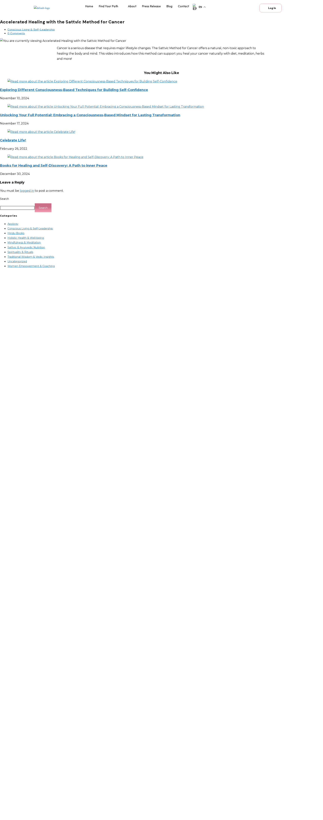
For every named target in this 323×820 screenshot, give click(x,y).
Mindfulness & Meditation (24, 242)
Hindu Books (15, 233)
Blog (169, 6)
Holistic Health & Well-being (25, 238)
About (132, 6)
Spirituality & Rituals (20, 252)
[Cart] (251, 8)
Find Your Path (108, 6)
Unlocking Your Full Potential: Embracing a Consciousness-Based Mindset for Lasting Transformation (90, 115)
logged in (27, 190)
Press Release (151, 6)
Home (89, 6)
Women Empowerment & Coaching (31, 266)
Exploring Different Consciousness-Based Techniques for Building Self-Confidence (74, 90)
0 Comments (16, 33)
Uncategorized (17, 261)
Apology (12, 224)
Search (4, 199)
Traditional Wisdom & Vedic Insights (30, 256)
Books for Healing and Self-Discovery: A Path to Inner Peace (53, 166)
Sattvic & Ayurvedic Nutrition (26, 247)
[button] (110, 6)
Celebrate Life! (13, 140)
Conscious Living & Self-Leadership (31, 29)
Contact (183, 6)
